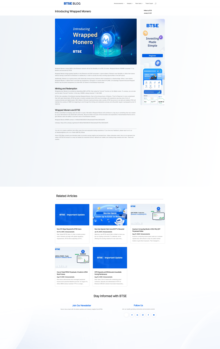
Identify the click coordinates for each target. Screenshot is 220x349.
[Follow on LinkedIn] (137, 315)
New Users (138, 3)
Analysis (129, 3)
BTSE (150, 10)
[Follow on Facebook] (148, 315)
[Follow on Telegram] (132, 315)
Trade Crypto (149, 3)
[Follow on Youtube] (154, 315)
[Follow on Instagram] (143, 315)
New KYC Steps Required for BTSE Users (69, 229)
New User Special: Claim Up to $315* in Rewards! (109, 229)
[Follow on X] (126, 315)
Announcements (118, 3)
